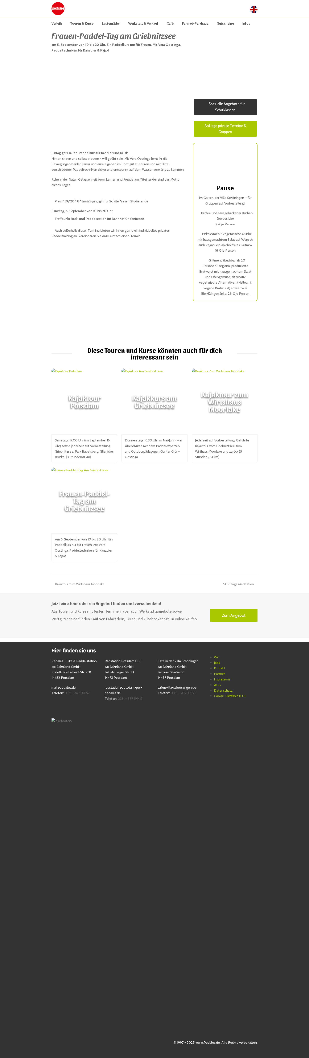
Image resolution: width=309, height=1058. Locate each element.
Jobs (217, 663)
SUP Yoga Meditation (238, 584)
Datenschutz (223, 690)
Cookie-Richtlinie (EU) (230, 696)
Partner (219, 674)
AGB (217, 685)
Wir (216, 657)
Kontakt (219, 668)
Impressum (222, 679)
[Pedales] (58, 8)
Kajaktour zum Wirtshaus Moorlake (79, 584)
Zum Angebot (234, 615)
